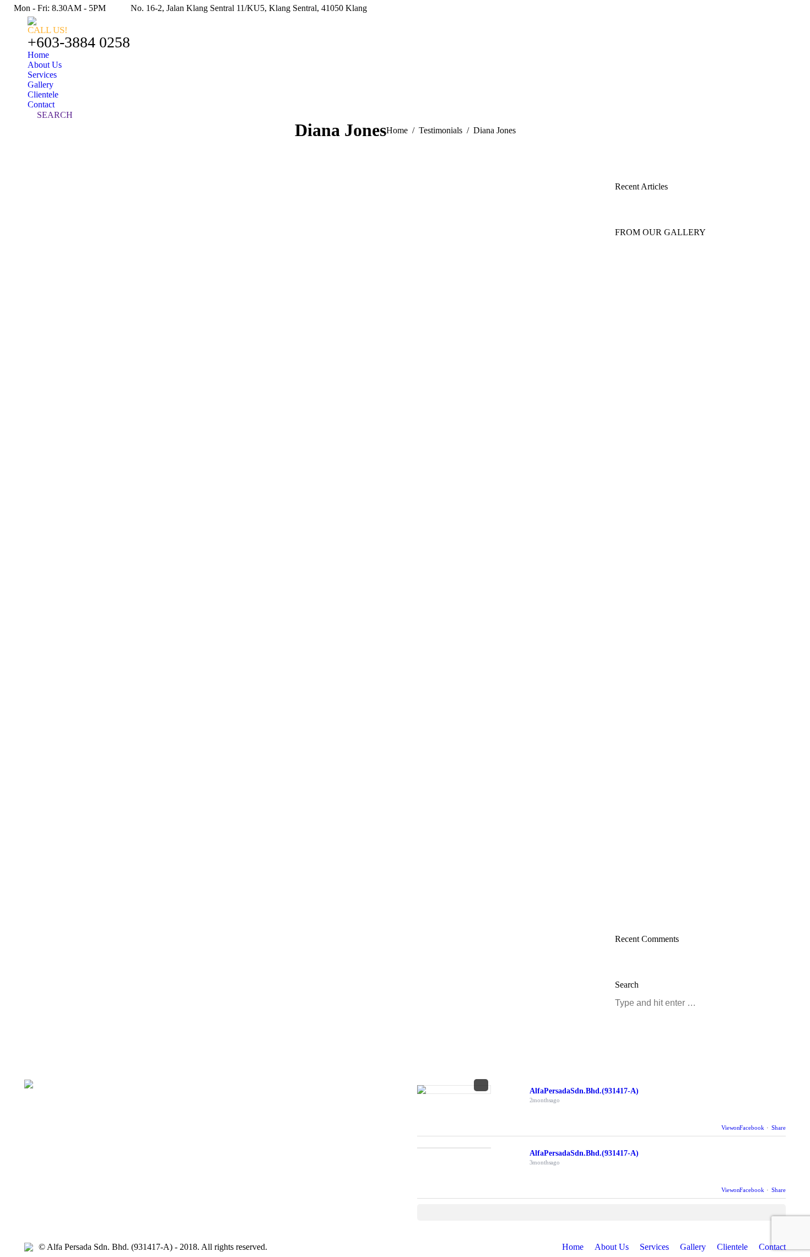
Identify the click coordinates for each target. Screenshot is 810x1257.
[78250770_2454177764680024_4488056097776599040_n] (693, 879)
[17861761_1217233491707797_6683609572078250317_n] (693, 603)
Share (778, 1127)
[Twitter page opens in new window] (246, 1126)
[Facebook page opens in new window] (229, 1126)
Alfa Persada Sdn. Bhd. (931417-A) (584, 1091)
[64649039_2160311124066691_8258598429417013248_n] (693, 713)
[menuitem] (38, 55)
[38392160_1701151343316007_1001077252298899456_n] (693, 769)
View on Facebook (742, 1127)
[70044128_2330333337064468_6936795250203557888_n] (693, 383)
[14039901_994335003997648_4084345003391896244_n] (693, 548)
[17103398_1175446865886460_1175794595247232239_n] (693, 824)
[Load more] (601, 1212)
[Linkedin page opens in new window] (262, 1126)
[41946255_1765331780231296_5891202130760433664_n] (693, 328)
